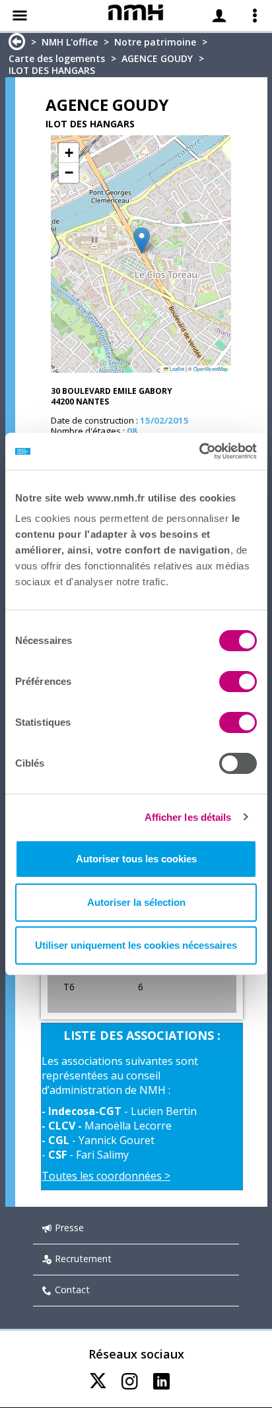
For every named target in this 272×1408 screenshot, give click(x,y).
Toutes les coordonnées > (106, 1175)
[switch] (238, 681)
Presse (69, 1227)
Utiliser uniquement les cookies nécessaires (136, 945)
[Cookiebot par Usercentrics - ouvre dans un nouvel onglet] (199, 451)
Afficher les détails (188, 817)
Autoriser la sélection (136, 902)
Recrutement (83, 1258)
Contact (72, 1289)
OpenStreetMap (210, 368)
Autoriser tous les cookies (136, 858)
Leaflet (176, 368)
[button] (141, 240)
